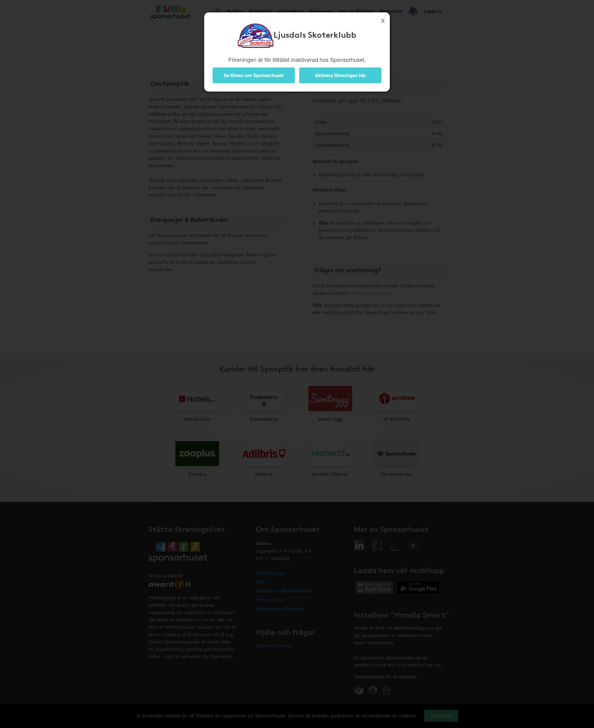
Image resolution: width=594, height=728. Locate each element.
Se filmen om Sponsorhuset (254, 75)
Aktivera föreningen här (340, 75)
